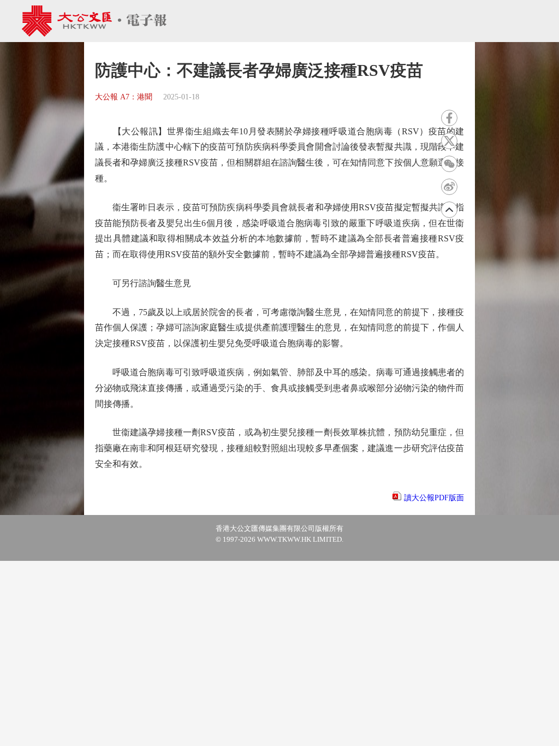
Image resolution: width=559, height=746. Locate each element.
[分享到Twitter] (449, 141)
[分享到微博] (449, 187)
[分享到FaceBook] (449, 118)
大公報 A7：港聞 (123, 97)
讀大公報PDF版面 (434, 498)
